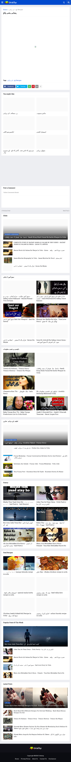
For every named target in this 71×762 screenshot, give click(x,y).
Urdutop (41, 756)
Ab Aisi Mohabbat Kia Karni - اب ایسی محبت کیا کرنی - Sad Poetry (17, 544)
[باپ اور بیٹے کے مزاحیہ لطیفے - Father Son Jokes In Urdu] (7, 450)
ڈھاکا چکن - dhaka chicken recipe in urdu (51, 572)
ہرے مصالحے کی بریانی (10, 113)
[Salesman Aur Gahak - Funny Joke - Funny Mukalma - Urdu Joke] (7, 466)
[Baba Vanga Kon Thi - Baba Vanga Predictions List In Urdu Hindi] (19, 403)
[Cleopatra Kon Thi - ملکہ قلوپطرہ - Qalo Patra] (19, 383)
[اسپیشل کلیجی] (52, 123)
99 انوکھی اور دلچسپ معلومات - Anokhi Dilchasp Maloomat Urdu (50, 392)
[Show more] (40, 86)
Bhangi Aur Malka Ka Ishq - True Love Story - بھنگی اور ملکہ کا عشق (51, 320)
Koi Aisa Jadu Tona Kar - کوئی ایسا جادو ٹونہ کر (18, 524)
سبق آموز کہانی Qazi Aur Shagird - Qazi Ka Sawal (19, 320)
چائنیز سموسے (41, 113)
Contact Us (43, 759)
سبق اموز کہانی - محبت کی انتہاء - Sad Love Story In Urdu (32, 665)
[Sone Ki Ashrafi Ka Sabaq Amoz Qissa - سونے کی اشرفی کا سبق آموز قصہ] (52, 331)
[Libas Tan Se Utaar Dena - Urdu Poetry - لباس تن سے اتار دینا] (52, 493)
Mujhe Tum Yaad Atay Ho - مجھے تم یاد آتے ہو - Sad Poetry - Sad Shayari (18, 503)
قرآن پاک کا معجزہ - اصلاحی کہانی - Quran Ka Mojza (30, 266)
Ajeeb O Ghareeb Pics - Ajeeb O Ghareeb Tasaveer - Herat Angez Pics (51, 413)
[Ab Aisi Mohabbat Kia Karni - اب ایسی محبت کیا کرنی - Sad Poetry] (19, 535)
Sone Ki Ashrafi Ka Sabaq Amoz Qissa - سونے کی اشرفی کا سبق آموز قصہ (51, 341)
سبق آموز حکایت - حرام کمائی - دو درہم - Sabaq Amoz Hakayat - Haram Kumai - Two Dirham (18, 298)
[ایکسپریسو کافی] (19, 123)
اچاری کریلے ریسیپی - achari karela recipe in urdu (51, 614)
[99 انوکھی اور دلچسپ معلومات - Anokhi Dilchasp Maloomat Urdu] (52, 383)
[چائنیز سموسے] (52, 104)
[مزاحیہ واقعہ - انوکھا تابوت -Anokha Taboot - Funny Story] (35, 435)
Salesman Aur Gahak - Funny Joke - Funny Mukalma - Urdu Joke (36, 464)
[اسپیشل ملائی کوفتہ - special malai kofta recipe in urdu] (19, 584)
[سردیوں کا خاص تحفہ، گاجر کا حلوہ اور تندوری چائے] (19, 142)
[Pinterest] (33, 86)
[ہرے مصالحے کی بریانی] (19, 104)
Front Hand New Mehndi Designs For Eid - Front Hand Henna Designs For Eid (35, 705)
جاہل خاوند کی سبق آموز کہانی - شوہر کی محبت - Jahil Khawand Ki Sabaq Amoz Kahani (51, 298)
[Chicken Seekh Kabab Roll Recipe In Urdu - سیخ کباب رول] (19, 605)
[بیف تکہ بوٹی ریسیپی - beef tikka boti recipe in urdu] (52, 584)
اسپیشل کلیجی (41, 132)
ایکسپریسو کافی (8, 132)
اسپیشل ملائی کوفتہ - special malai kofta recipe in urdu (18, 594)
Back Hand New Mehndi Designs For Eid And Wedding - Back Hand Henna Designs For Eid (40, 712)
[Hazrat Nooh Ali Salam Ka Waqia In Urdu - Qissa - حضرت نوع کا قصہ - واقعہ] (7, 252)
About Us (35, 759)
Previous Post (6, 210)
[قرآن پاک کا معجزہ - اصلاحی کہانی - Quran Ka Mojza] (7, 268)
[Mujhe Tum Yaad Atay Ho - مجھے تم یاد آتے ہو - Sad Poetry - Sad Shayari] (19, 493)
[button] (2, 2)
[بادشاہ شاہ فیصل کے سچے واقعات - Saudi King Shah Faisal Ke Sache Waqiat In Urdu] (35, 229)
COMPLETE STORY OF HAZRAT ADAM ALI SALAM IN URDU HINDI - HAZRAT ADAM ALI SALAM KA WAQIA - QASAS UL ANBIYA (39, 243)
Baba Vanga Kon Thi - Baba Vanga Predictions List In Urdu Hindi (16, 413)
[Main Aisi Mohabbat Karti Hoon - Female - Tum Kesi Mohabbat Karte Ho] (52, 535)
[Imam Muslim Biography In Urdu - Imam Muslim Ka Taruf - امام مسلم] (7, 260)
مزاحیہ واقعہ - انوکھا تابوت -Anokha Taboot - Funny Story (25, 443)
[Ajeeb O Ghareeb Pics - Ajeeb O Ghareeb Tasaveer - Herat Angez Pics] (52, 403)
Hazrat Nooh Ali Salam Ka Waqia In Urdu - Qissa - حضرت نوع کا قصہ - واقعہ (39, 250)
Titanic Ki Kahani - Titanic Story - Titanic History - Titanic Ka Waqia (16, 369)
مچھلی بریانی (40, 150)
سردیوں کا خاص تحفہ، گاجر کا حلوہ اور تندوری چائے (18, 151)
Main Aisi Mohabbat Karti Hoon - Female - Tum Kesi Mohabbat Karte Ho (51, 544)
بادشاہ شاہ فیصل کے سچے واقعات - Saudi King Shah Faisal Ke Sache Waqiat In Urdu (35, 237)
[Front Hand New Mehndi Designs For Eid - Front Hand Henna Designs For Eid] (35, 698)
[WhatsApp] (29, 86)
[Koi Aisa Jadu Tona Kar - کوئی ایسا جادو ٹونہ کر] (19, 514)
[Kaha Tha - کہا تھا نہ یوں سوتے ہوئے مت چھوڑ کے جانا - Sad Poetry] (52, 514)
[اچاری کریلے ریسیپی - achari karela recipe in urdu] (52, 605)
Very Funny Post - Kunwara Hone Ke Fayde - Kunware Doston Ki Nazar (38, 472)
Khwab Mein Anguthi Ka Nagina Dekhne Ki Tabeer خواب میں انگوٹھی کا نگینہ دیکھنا (39, 735)
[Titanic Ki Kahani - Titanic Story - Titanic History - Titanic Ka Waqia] (19, 360)
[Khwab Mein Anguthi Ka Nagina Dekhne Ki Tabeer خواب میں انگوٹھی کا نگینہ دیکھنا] (7, 736)
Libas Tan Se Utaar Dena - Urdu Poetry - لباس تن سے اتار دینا (51, 503)
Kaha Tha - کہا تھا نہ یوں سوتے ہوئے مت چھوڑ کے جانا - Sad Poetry (50, 524)
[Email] (36, 86)
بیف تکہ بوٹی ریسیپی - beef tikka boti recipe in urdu (49, 594)
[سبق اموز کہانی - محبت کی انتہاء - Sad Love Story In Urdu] (7, 667)
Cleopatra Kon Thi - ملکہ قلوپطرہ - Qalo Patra (18, 392)
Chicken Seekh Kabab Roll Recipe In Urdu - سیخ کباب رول (17, 614)
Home (5, 9)
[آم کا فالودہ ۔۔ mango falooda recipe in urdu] (19, 563)
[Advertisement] (35, 31)
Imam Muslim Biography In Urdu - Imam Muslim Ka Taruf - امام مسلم (38, 258)
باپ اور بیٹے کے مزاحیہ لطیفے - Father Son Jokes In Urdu (32, 448)
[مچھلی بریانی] (52, 142)
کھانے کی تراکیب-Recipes (16, 9)
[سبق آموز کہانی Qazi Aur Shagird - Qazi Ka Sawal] (19, 310)
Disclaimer (52, 759)
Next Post (66, 210)
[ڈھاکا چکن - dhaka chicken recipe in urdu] (52, 563)
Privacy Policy (25, 759)
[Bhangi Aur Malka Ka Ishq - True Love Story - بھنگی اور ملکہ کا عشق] (52, 310)
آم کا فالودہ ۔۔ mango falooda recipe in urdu (18, 573)
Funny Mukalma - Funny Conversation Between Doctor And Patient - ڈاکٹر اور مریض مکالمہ (40, 457)
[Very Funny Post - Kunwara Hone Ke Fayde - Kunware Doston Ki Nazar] (7, 474)
